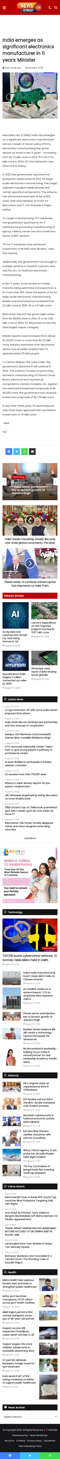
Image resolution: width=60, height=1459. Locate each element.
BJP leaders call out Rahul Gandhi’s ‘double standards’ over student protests (39, 1103)
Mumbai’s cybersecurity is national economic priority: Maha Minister (39, 1119)
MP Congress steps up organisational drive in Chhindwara (36, 1087)
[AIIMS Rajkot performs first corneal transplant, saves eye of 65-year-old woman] (48, 1315)
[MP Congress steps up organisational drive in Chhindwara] (11, 1087)
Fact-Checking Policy (30, 1446)
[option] (30, 481)
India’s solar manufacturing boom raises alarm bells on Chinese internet (39, 976)
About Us (9, 1440)
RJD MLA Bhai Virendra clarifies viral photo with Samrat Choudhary (37, 1134)
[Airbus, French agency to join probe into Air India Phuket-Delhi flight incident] (11, 1155)
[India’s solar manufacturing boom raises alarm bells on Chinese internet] (11, 978)
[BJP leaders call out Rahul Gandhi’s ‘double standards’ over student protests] (11, 1104)
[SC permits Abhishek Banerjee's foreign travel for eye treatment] (48, 1365)
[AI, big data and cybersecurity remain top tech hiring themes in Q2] (15, 615)
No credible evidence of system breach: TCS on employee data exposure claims (38, 994)
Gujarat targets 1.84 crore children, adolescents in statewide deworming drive (18, 1347)
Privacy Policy (34, 1440)
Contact (20, 1440)
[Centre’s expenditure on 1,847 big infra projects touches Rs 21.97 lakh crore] (44, 610)
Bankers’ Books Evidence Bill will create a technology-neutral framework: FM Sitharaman (39, 1034)
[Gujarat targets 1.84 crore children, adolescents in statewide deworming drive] (48, 1349)
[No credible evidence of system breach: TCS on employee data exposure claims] (11, 998)
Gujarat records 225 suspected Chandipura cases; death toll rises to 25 (18, 1331)
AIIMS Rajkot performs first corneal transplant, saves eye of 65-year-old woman (18, 1315)
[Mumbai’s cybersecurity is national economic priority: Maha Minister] (11, 1120)
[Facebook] (9, 451)
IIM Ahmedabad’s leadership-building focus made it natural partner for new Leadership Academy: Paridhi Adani (40, 1055)
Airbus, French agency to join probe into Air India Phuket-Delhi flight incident (40, 1154)
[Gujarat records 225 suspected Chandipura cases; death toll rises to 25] (48, 1333)
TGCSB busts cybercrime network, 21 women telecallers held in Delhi (29, 958)
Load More (30, 838)
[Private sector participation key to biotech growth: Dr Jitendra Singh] (11, 1016)
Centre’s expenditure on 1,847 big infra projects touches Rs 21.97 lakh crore (43, 627)
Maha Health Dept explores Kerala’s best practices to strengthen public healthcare (19, 1283)
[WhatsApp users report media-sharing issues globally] (44, 658)
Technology (19, 477)
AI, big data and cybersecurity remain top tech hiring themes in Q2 (15, 636)
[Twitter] (16, 451)
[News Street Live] (30, 7)
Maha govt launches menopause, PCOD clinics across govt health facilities (18, 1299)
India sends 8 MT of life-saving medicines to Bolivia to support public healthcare (19, 1379)
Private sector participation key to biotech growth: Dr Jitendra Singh (30, 490)
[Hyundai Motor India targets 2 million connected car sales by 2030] (15, 661)
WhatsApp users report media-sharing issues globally (43, 672)
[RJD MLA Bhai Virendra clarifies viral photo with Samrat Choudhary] (11, 1138)
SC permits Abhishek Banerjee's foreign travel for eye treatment (18, 1363)
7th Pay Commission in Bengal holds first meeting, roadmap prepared (38, 1170)
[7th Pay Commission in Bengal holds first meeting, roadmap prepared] (11, 1170)
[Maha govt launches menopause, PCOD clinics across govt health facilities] (48, 1301)
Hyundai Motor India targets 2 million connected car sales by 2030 (14, 678)
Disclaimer (50, 1440)
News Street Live (13, 67)
